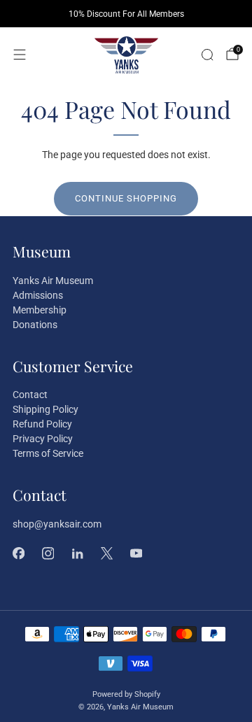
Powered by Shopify (126, 694)
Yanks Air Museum (53, 280)
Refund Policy (42, 424)
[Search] (207, 55)
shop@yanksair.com (57, 524)
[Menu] (20, 55)
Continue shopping (126, 198)
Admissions (38, 295)
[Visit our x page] (106, 553)
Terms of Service (48, 453)
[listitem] (126, 14)
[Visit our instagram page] (47, 553)
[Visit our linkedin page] (77, 553)
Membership (39, 310)
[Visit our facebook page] (18, 553)
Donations (35, 324)
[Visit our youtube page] (135, 553)
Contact (30, 394)
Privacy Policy (43, 438)
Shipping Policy (45, 409)
